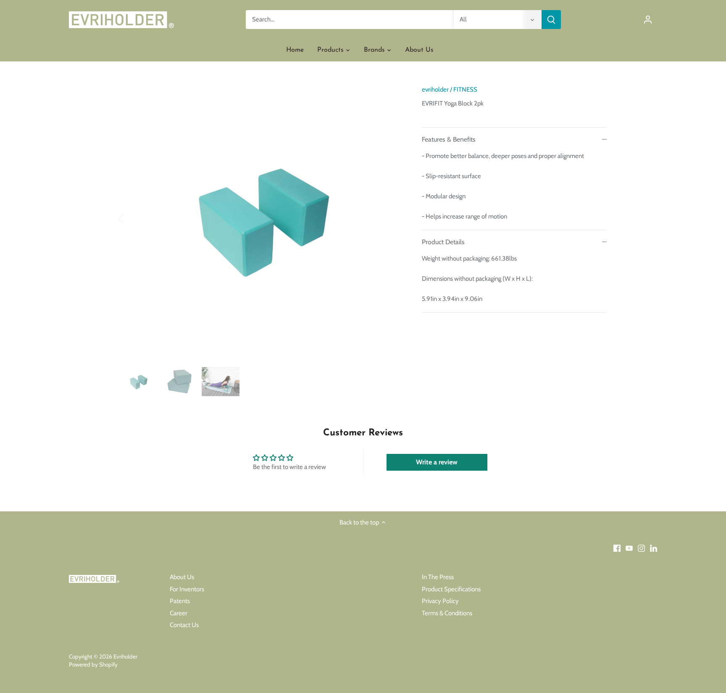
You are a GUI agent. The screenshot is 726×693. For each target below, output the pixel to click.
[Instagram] (641, 548)
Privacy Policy (440, 601)
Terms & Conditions (447, 613)
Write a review (437, 462)
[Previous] (132, 218)
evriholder (435, 89)
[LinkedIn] (653, 548)
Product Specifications (451, 589)
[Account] (648, 19)
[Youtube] (629, 548)
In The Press (438, 577)
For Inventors (187, 589)
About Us (182, 577)
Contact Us (184, 625)
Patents (180, 601)
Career (178, 613)
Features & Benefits (449, 139)
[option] (260, 218)
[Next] (389, 218)
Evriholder (125, 656)
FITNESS (465, 89)
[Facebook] (617, 548)
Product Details (443, 242)
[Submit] (551, 19)
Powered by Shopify (93, 664)
